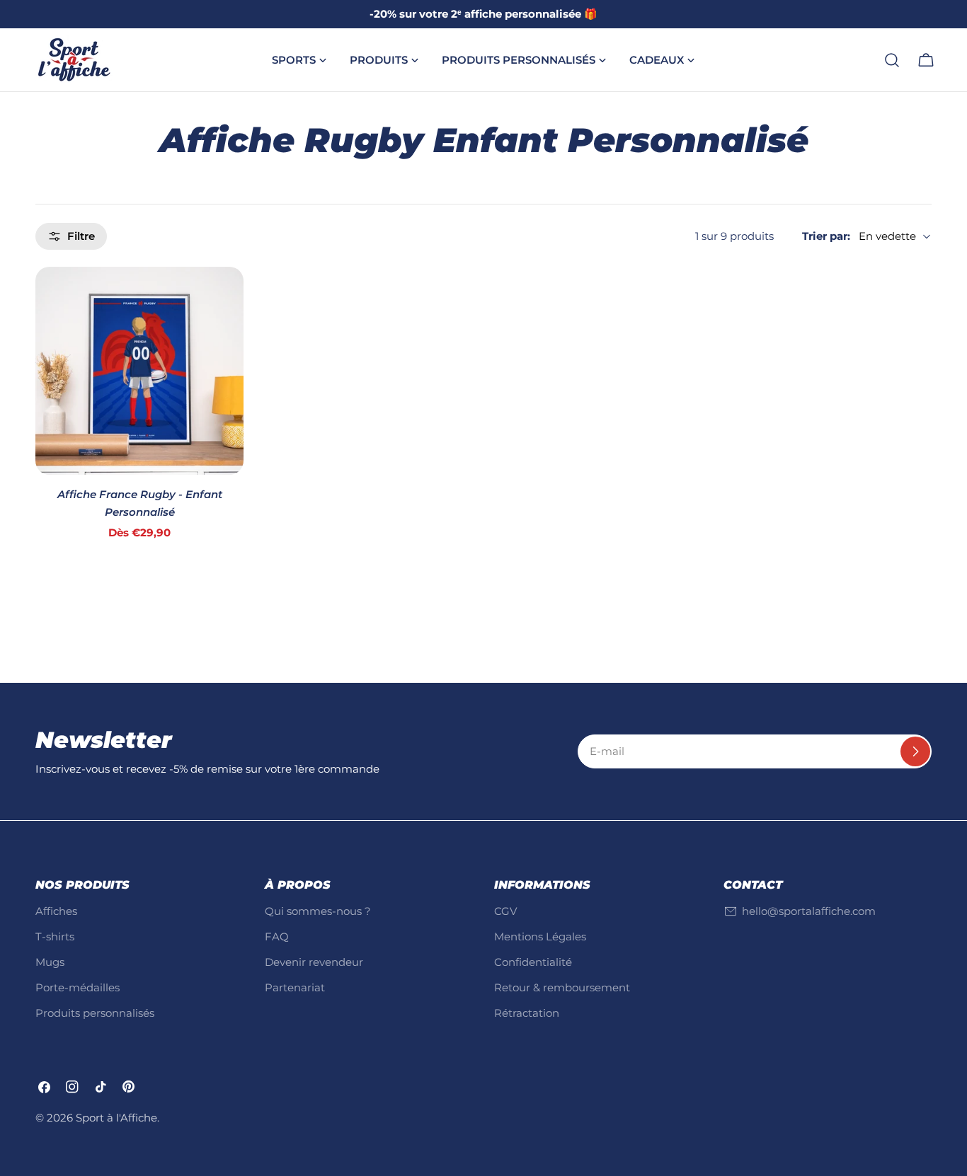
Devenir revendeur (314, 962)
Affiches (56, 911)
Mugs (49, 962)
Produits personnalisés (94, 1013)
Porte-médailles (77, 987)
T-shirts (54, 936)
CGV (505, 911)
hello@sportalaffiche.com (809, 911)
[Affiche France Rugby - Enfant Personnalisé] (139, 371)
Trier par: (826, 236)
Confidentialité (533, 962)
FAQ (277, 936)
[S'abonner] (915, 751)
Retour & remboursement (562, 987)
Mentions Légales (540, 936)
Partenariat (295, 987)
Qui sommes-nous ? (318, 911)
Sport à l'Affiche (116, 1117)
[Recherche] (892, 60)
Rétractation (526, 1013)
